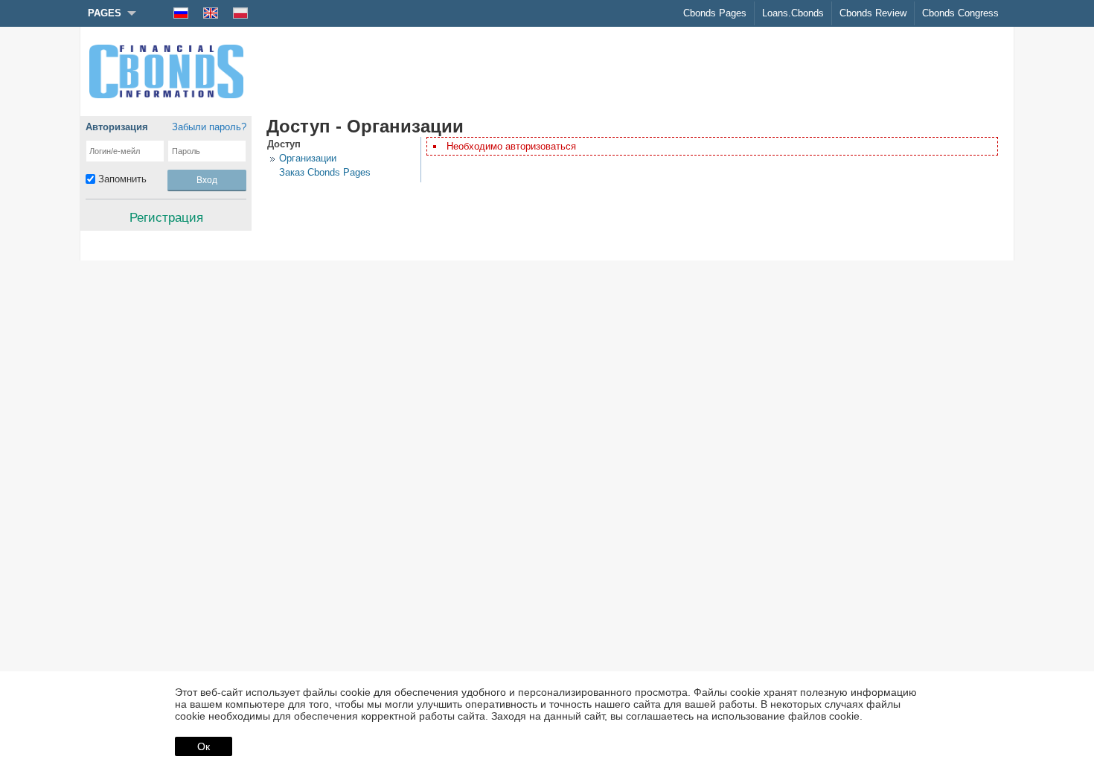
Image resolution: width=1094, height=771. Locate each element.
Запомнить (122, 179)
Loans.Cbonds (793, 13)
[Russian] (180, 13)
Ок (203, 746)
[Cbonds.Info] (166, 71)
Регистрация (166, 218)
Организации (307, 158)
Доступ (284, 144)
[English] (210, 13)
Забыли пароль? (209, 126)
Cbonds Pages (714, 13)
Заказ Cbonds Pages (325, 172)
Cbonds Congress (960, 13)
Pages (104, 13)
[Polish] (240, 13)
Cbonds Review (872, 13)
